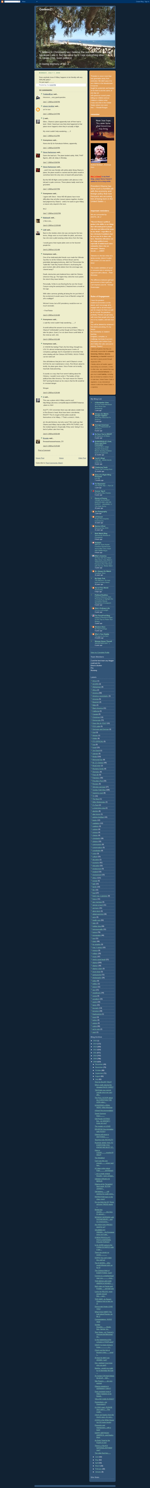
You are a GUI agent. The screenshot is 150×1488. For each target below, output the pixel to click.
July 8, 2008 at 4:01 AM (51, 339)
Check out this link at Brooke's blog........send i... (104, 1352)
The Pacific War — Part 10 (104, 486)
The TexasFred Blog (102, 616)
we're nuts (96, 1029)
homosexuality (97, 929)
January (98, 1472)
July (97, 1079)
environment (96, 875)
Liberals (95, 754)
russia (94, 996)
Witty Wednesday (98, 802)
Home (61, 458)
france (94, 899)
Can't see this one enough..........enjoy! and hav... (104, 1163)
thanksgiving (96, 1014)
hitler (94, 923)
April (97, 1463)
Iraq (93, 744)
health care (96, 920)
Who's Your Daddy (102, 634)
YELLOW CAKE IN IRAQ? (104, 1399)
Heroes (95, 735)
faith (93, 884)
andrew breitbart (98, 817)
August (98, 1076)
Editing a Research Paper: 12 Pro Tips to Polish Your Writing (104, 619)
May (97, 1460)
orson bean (96, 972)
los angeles (96, 944)
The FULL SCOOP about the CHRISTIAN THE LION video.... (104, 1100)
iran (93, 938)
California (95, 711)
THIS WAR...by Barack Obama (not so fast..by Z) (104, 1301)
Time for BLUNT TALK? (103, 1082)
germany (95, 908)
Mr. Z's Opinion (97, 763)
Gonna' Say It (100, 491)
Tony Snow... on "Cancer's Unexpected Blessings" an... (104, 1334)
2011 (95, 1053)
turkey (94, 1020)
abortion (95, 811)
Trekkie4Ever (48, 94)
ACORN (95, 684)
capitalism (96, 823)
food (94, 893)
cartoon (95, 829)
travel (94, 1017)
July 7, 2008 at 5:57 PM (51, 189)
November (99, 1067)
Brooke (46, 438)
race (94, 990)
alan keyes (96, 814)
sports (94, 1002)
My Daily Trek (100, 578)
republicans (96, 993)
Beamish (95, 702)
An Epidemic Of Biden (102, 436)
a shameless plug (98, 808)
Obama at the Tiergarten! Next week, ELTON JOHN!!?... (104, 1186)
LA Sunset (99, 517)
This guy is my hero (101, 636)
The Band (95, 799)
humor (94, 932)
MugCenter (96, 766)
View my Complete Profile (100, 652)
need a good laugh (99, 959)
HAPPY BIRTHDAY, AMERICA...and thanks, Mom (104, 1435)
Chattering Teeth (101, 467)
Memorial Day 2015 (101, 528)
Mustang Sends (98, 769)
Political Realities (101, 595)
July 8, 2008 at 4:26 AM (51, 393)
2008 (95, 1062)
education (95, 866)
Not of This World (101, 588)
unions (94, 1023)
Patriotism (96, 778)
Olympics (95, 772)
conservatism (97, 847)
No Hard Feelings (101, 629)
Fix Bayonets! (100, 484)
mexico (95, 950)
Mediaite (98, 543)
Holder (94, 738)
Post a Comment (44, 450)
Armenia (95, 699)
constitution (96, 850)
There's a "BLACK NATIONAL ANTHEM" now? (103, 1448)
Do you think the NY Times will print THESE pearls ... (104, 1204)
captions (95, 826)
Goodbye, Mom (100, 573)
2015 (95, 1041)
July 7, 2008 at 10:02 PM (52, 213)
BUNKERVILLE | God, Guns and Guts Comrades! (103, 443)
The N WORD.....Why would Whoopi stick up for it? (103, 1265)
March (97, 1466)
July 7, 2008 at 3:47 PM (51, 114)
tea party (95, 1008)
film (93, 890)
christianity (96, 838)
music (94, 956)
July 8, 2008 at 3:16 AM (51, 315)
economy (95, 862)
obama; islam (97, 969)
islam (94, 941)
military (95, 953)
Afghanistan (96, 687)
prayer (94, 987)
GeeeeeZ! (46, 9)
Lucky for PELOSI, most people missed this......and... (103, 1294)
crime (94, 853)
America (95, 693)
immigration (96, 935)
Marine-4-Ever (100, 526)
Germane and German (100, 729)
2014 (95, 1044)
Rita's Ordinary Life (102, 608)
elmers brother (48, 106)
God (94, 732)
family (94, 887)
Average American (102, 425)
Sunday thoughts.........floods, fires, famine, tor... (103, 1327)
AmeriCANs (99, 590)
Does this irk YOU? (99, 723)
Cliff (44, 230)
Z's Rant (95, 805)
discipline (95, 860)
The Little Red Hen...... (103, 1453)
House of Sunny (101, 498)
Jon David (96, 750)
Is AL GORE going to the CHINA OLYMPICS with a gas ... (104, 1247)
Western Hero (100, 627)
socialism (95, 999)
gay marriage (97, 902)
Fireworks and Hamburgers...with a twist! (103, 1427)
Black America (97, 708)
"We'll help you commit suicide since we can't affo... (103, 1092)
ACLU (94, 681)
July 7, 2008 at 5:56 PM (51, 162)
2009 (95, 1059)
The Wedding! (100, 1158)
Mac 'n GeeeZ (96, 176)
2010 (95, 1056)
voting (94, 1026)
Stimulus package (98, 787)
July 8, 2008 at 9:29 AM (51, 446)
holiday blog (96, 926)
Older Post (82, 458)
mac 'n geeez (97, 947)
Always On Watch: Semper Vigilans (102, 415)
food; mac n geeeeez (100, 896)
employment (96, 869)
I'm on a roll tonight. (101, 610)
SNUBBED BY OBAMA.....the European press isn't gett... (104, 1232)
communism (96, 844)
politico (94, 984)
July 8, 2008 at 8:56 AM (51, 434)
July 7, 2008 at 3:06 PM (51, 102)
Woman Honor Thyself (103, 641)
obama (94, 962)
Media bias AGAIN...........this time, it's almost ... (104, 1212)
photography (96, 978)
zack (94, 1032)
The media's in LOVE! (102, 1126)
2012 (95, 1050)
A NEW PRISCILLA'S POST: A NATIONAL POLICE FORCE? (103, 1240)
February (98, 1469)
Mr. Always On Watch (103, 571)
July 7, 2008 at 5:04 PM (51, 148)
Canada (95, 714)
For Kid (97, 478)
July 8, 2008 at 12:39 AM (52, 225)
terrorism (95, 1011)
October (98, 1070)
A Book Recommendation (104, 1110)
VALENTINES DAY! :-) (102, 643)
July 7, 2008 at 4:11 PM (51, 136)
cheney (95, 835)
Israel (94, 747)
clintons (95, 841)
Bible (94, 705)
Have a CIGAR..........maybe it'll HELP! (104, 1152)
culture (94, 856)
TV (93, 796)
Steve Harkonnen (49, 152)
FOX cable (96, 726)
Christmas (96, 717)
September (99, 1073)
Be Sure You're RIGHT (103, 434)
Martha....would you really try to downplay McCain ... (104, 1370)
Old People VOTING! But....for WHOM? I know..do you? (102, 1121)
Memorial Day (97, 760)
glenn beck (96, 911)
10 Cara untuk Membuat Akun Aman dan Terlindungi (103, 406)
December (99, 1064)
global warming (97, 914)
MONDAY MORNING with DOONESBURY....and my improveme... (104, 1219)
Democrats (96, 720)
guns (94, 917)
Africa (94, 690)
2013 (95, 1047)
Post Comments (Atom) (54, 463)
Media (94, 756)
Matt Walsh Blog (101, 533)
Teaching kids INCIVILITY (104, 1140)
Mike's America (100, 556)
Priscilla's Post (97, 781)
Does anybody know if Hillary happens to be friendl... (103, 1394)
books (94, 820)
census (95, 832)
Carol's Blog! (100, 458)
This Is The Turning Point (103, 469)
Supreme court (97, 793)
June (97, 1457)
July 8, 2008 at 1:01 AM (51, 249)
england (95, 872)
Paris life (95, 775)
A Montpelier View (102, 402)
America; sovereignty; (100, 696)
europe (94, 881)
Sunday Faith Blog (99, 790)
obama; (95, 966)
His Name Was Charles (103, 493)
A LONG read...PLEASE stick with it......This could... (103, 1410)
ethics (94, 878)
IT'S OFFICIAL (97, 741)
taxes (94, 1005)
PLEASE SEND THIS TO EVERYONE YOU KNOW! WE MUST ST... (104, 1145)
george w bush (97, 905)
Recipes (95, 784)
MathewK (46, 218)
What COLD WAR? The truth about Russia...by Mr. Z (104, 1314)
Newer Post (40, 458)
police (94, 981)
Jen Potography (101, 511)
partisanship (96, 975)
